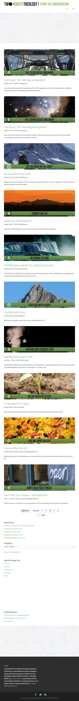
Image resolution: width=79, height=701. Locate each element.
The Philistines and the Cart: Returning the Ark (28, 265)
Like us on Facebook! (11, 552)
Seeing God (23, 83)
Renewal (22, 316)
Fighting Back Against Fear (18, 356)
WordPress (54, 698)
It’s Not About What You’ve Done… (15, 538)
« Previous (35, 511)
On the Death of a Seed (16, 403)
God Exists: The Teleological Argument (24, 80)
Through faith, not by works (13, 529)
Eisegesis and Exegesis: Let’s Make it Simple (19, 526)
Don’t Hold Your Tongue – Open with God (25, 495)
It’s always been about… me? (13, 535)
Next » (44, 515)
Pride (6, 576)
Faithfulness (23, 177)
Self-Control (25, 360)
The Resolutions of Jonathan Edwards (17, 615)
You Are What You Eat (15, 448)
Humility (7, 563)
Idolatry (6, 566)
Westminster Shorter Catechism (15, 618)
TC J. (7, 499)
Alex (7, 83)
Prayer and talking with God (28, 452)
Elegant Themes (35, 698)
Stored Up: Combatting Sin (18, 220)
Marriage (7, 573)
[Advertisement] (39, 28)
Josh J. (8, 360)
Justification (8, 570)
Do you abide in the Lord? (17, 173)
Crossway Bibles (16, 678)
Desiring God (8, 621)
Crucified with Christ (15, 312)
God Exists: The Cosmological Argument (25, 127)
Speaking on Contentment (12, 532)
